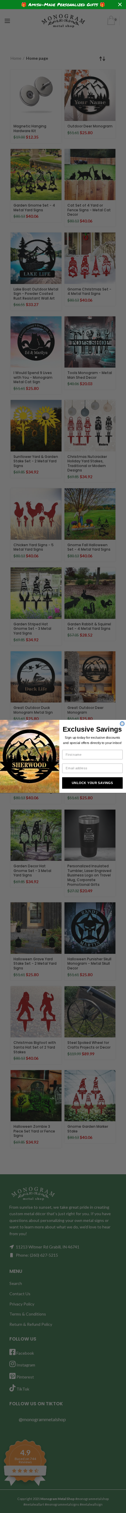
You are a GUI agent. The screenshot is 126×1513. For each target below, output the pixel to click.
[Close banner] (120, 4)
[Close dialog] (122, 724)
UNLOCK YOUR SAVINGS (92, 783)
